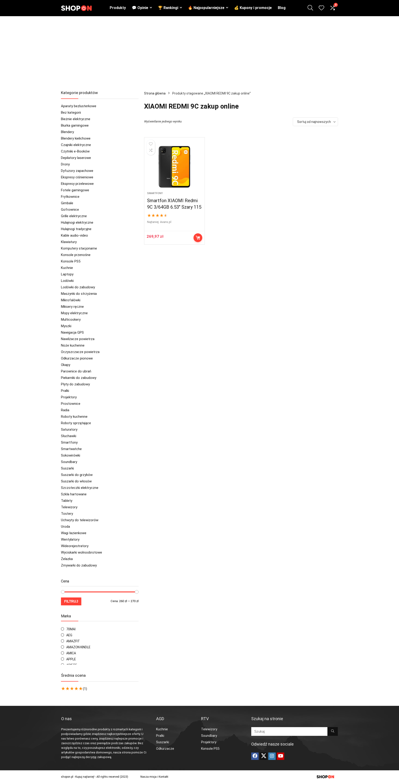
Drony (65, 164)
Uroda (65, 526)
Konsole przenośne (76, 255)
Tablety (66, 501)
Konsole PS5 (70, 261)
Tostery (67, 514)
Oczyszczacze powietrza (80, 352)
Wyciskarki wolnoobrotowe (81, 552)
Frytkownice (70, 197)
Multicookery (71, 319)
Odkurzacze (165, 748)
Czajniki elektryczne (76, 145)
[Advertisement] (199, 50)
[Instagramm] (272, 756)
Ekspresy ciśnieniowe (77, 177)
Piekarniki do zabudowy (78, 378)
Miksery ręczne (72, 307)
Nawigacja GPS (72, 332)
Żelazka (67, 559)
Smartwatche (71, 449)
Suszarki (67, 468)
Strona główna (155, 93)
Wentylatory (70, 539)
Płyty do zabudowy (75, 384)
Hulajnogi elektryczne (77, 222)
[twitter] (263, 756)
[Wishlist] (321, 8)
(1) (85, 689)
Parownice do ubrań (76, 371)
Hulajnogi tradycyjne (76, 229)
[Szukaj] (332, 731)
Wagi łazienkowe (73, 533)
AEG (69, 635)
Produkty (118, 8)
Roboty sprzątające (76, 423)
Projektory (69, 397)
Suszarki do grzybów (77, 475)
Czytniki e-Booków (75, 151)
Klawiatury (69, 242)
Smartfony (69, 442)
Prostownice (70, 404)
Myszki (66, 326)
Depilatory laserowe (76, 158)
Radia (65, 410)
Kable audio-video (74, 235)
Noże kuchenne (73, 345)
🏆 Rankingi (168, 8)
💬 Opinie (140, 8)
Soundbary (69, 462)
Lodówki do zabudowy (78, 287)
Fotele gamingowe (75, 190)
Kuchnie (67, 268)
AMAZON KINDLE (78, 647)
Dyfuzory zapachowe (77, 171)
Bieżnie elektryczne (75, 119)
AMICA (71, 653)
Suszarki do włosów (76, 481)
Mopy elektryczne (74, 313)
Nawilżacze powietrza (77, 339)
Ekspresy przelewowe (77, 184)
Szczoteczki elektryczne (79, 488)
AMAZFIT (73, 641)
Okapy (65, 365)
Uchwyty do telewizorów (79, 520)
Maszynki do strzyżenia (79, 294)
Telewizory (69, 507)
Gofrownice (70, 209)
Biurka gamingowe (75, 125)
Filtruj (71, 601)
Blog (282, 8)
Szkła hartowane (74, 494)
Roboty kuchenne (74, 416)
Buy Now (197, 237)
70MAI (71, 629)
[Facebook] (255, 756)
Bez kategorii (71, 112)
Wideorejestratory (74, 546)
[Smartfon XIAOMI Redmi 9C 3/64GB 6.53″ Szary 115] (174, 167)
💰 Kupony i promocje (253, 8)
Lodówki (67, 281)
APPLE (71, 659)
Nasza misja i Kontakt (154, 776)
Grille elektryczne (74, 216)
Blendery (67, 132)
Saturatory (69, 429)
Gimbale (67, 203)
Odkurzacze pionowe (77, 358)
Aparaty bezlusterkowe (78, 106)
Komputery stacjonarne (79, 248)
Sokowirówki (70, 455)
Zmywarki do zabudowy (79, 565)
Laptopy (67, 274)
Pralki (65, 391)
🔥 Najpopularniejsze (206, 8)
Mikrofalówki (70, 300)
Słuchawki (68, 436)
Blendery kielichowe (76, 138)
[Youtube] (280, 756)
